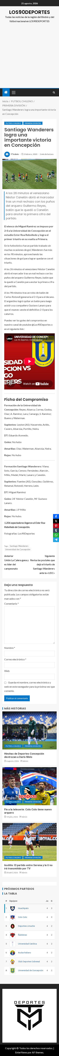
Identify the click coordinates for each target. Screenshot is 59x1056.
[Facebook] (56, 516)
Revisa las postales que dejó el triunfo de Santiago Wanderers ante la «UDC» (42, 564)
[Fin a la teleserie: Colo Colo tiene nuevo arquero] (29, 786)
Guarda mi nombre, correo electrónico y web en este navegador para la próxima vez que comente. (29, 686)
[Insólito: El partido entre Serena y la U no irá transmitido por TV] (29, 842)
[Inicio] (6, 92)
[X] (56, 521)
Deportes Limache (26, 926)
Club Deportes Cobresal (29, 961)
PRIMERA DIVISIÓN (33, 123)
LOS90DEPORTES (29, 12)
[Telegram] (56, 539)
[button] (13, 92)
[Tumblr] (56, 530)
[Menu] (13, 92)
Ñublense (22, 935)
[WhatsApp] (56, 535)
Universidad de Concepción (17, 549)
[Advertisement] (29, 57)
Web (7, 670)
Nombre (9, 647)
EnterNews (21, 1052)
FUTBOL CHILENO (13, 123)
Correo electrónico (15, 659)
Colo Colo (22, 917)
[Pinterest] (56, 525)
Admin (16, 154)
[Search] (54, 92)
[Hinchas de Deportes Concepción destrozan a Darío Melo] (29, 730)
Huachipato (23, 908)
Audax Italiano (24, 952)
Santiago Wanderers (19, 546)
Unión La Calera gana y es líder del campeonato (16, 562)
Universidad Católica (27, 944)
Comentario (11, 603)
